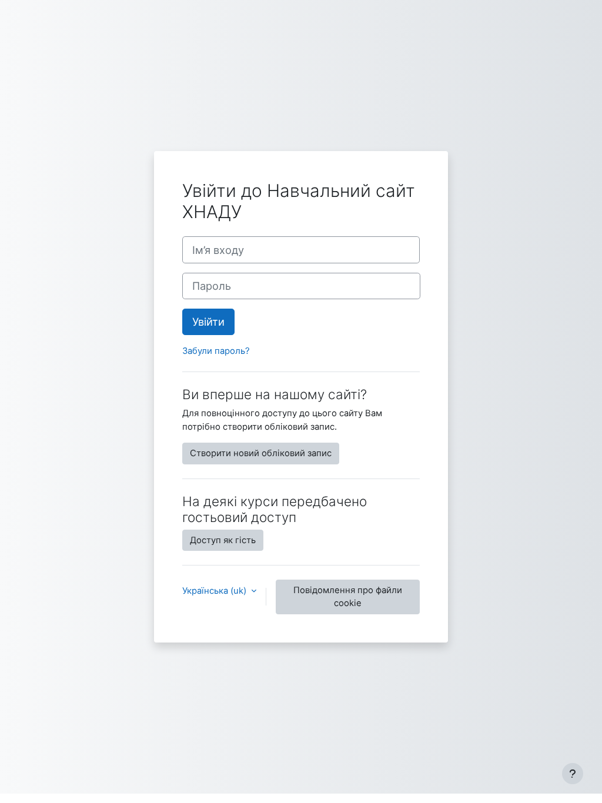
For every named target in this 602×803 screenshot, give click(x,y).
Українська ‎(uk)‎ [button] (215, 590)
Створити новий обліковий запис (261, 453)
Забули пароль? (216, 351)
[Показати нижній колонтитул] (572, 773)
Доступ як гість (223, 540)
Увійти (208, 321)
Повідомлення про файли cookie (347, 596)
